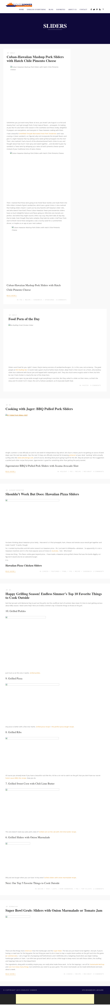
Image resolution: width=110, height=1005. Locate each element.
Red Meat (88, 471)
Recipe (28, 300)
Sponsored (49, 300)
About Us (72, 9)
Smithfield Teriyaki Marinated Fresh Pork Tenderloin (38, 134)
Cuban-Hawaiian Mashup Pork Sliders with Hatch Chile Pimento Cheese (35, 58)
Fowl (64, 571)
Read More (12, 295)
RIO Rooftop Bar (21, 370)
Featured (55, 571)
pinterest (72, 455)
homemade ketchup (97, 964)
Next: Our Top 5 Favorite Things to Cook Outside (32, 883)
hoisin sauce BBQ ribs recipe (15, 778)
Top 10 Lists (86, 889)
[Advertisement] (55, 999)
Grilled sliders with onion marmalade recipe (60, 878)
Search (103, 9)
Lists (55, 889)
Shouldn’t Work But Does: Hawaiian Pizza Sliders (42, 494)
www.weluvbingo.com (25, 458)
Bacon (40, 889)
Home (21, 9)
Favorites (60, 9)
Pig (21, 300)
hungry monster (16, 490)
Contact (83, 9)
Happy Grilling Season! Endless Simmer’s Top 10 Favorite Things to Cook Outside (53, 595)
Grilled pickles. (35, 673)
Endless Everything (36, 9)
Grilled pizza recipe (43, 727)
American (28, 951)
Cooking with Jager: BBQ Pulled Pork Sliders (39, 408)
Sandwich (37, 300)
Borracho (13, 906)
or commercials (11, 956)
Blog (51, 9)
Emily (12, 53)
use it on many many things (19, 967)
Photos (85, 385)
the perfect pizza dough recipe (63, 727)
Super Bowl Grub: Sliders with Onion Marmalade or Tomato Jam (53, 910)
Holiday (63, 471)
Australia (55, 551)
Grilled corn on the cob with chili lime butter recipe (57, 832)
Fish (48, 889)
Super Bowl (57, 951)
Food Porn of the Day (24, 318)
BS (10, 405)
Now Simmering (66, 889)
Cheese (45, 571)
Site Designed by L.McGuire (92, 990)
